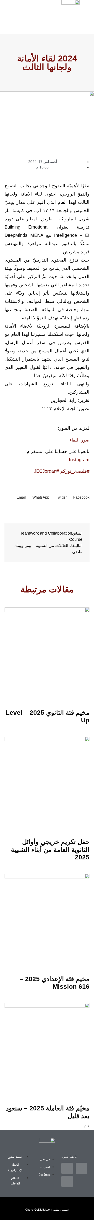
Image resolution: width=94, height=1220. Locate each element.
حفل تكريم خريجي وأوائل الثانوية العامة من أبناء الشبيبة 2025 (50, 849)
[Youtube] (8, 24)
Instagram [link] (79, 459)
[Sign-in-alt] (23, 11)
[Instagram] (23, 24)
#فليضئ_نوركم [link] (74, 471)
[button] (1, 1)
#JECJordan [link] (46, 471)
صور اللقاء (79, 439)
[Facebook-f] (8, 11)
